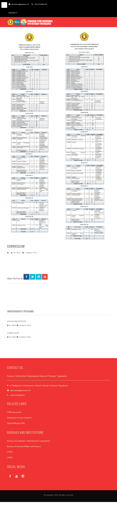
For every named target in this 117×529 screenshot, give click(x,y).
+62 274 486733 (40, 4)
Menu (35, 252)
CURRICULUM (13, 333)
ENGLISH (12, 13)
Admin (18, 252)
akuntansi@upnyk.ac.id (20, 4)
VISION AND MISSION (16, 321)
